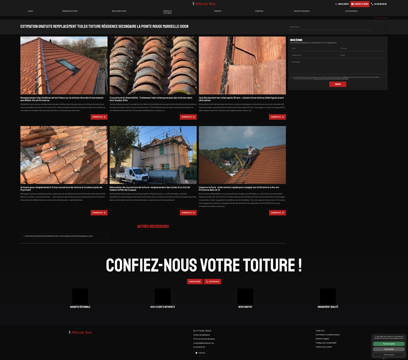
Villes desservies (351, 11)
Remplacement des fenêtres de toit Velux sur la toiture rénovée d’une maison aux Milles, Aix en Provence (61, 99)
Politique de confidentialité (326, 343)
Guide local (320, 330)
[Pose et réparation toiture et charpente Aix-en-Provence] (204, 3)
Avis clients (343, 4)
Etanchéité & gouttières (167, 12)
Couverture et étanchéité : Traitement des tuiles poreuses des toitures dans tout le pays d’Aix (151, 99)
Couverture (259, 11)
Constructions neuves (301, 11)
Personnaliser (389, 355)
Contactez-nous (194, 282)
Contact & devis (361, 4)
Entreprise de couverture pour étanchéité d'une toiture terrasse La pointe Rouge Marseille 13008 (59, 236)
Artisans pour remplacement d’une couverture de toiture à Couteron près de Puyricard (61, 188)
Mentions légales (322, 339)
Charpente (217, 11)
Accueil (30, 11)
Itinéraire (201, 353)
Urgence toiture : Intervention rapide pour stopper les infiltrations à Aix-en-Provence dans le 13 (239, 188)
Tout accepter (389, 344)
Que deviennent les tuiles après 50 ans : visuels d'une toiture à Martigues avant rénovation (241, 99)
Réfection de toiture (119, 11)
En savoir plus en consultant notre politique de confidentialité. (330, 79)
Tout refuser (389, 349)
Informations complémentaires (328, 334)
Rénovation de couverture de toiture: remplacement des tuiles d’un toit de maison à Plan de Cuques (150, 188)
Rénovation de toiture (69, 11)
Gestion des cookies (324, 347)
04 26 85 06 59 (380, 4)
